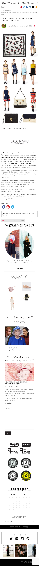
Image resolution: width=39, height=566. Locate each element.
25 (16, 507)
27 (23, 507)
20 (23, 505)
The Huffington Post (19, 128)
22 (29, 505)
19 (19, 505)
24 (13, 507)
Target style (17, 213)
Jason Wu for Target (28, 213)
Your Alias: (8, 403)
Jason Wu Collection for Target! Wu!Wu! (16, 19)
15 (29, 503)
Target (4, 215)
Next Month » (29, 511)
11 (16, 503)
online (15, 196)
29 (29, 507)
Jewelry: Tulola (6, 10)
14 (26, 503)
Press (25, 527)
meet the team (15, 527)
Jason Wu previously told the (16, 170)
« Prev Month (9, 511)
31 (13, 509)
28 (26, 507)
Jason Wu (9, 213)
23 (9, 507)
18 (16, 505)
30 (9, 509)
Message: (8, 409)
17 (13, 505)
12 (19, 503)
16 (9, 505)
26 (19, 507)
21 (26, 505)
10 (13, 503)
